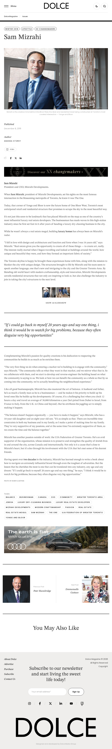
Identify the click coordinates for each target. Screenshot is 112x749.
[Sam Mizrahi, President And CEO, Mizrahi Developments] (63, 292)
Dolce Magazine (10, 16)
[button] (10, 6)
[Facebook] (11, 158)
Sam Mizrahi (17, 194)
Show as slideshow (56, 303)
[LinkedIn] (20, 158)
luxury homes (65, 231)
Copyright (103, 666)
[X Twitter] (15, 158)
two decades (29, 459)
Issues (25, 16)
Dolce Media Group (68, 744)
